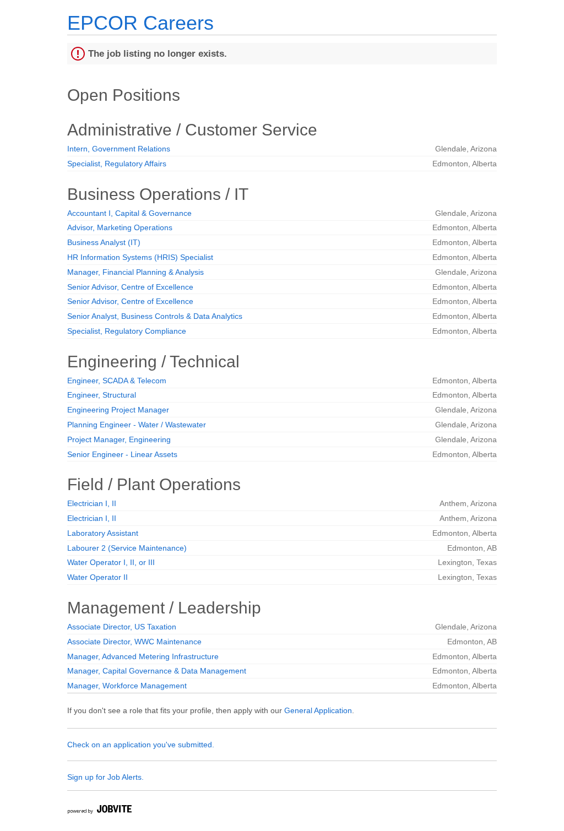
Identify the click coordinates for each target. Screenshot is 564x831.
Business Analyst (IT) (103, 242)
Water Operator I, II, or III (111, 562)
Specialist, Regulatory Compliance (126, 331)
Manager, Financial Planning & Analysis (135, 272)
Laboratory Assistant (102, 533)
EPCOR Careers (140, 23)
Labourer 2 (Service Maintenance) (127, 548)
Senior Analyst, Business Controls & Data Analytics (154, 316)
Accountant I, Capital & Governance (129, 213)
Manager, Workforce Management (127, 685)
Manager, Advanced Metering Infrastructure (143, 656)
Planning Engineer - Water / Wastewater (136, 424)
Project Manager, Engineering (119, 439)
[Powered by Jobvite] (99, 811)
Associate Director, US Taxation (121, 626)
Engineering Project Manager (118, 409)
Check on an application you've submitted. (140, 744)
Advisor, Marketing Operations (119, 227)
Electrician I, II (91, 503)
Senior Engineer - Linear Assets (122, 454)
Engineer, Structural (101, 394)
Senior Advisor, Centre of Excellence (130, 287)
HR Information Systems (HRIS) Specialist (140, 257)
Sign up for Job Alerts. (105, 777)
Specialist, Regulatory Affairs (116, 163)
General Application (318, 710)
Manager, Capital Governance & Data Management (156, 670)
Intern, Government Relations (118, 148)
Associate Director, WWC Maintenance (134, 641)
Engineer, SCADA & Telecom (116, 380)
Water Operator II (97, 577)
